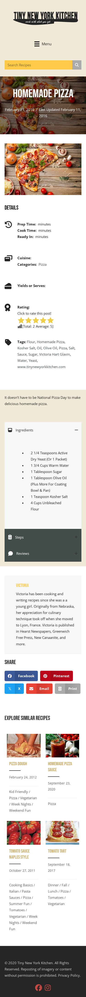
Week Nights (21, 804)
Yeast (33, 360)
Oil (39, 348)
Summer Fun (19, 903)
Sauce (22, 354)
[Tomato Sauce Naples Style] (24, 877)
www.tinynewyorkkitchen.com (41, 366)
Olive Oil (50, 348)
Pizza (43, 264)
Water (22, 360)
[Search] (76, 65)
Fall (64, 885)
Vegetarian (28, 798)
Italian (14, 891)
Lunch (53, 891)
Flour (31, 341)
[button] (38, 987)
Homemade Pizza (50, 341)
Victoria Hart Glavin (54, 354)
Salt (72, 348)
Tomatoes (17, 910)
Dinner (53, 885)
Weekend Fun (20, 810)
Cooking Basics (21, 885)
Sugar (32, 354)
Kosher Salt (26, 348)
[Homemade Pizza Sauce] (62, 775)
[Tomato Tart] (62, 877)
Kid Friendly (18, 791)
